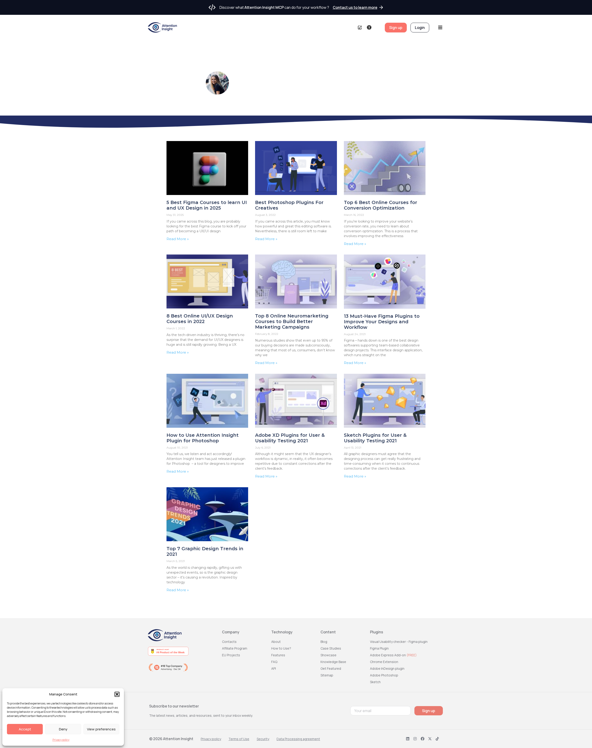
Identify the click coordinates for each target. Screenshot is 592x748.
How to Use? (281, 648)
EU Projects (231, 655)
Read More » (177, 239)
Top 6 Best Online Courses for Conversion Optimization (380, 205)
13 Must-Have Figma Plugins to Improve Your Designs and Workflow (381, 321)
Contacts (229, 641)
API (273, 668)
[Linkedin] (408, 739)
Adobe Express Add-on (393, 655)
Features (278, 655)
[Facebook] (422, 739)
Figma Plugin (379, 648)
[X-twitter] (430, 739)
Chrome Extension (384, 662)
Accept (25, 729)
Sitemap (327, 675)
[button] (117, 694)
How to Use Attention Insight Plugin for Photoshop (202, 437)
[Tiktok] (437, 739)
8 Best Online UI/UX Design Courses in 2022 (199, 318)
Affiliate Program (234, 648)
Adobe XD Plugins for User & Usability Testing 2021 (290, 437)
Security (263, 739)
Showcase (328, 655)
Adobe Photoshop (384, 675)
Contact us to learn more (355, 7)
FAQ (274, 662)
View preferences (101, 729)
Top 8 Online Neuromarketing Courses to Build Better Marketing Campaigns (291, 321)
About (276, 641)
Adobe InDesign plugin (387, 668)
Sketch (375, 682)
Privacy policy (60, 740)
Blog (324, 641)
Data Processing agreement (298, 739)
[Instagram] (415, 739)
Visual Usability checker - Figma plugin (399, 641)
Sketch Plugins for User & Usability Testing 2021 (375, 437)
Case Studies (331, 648)
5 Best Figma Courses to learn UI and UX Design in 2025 (206, 205)
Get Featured (331, 668)
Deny (63, 729)
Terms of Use (238, 739)
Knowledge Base (333, 662)
